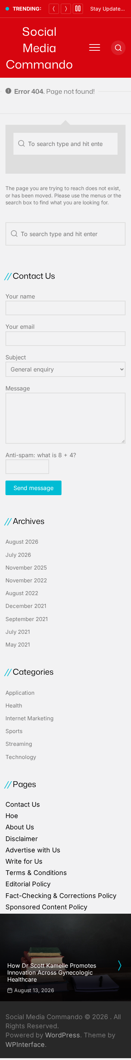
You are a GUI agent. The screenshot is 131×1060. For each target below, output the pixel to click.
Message (17, 388)
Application (20, 692)
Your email (20, 326)
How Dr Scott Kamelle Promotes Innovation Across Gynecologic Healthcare (51, 972)
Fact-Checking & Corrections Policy (60, 895)
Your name (20, 296)
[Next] (66, 9)
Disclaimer (21, 839)
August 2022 (21, 593)
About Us (19, 827)
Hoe (11, 816)
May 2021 (17, 644)
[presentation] (119, 965)
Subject (15, 357)
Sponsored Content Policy (46, 907)
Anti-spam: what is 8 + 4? (40, 455)
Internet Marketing (29, 718)
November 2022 (26, 580)
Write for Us (24, 861)
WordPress (62, 1035)
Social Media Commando (39, 47)
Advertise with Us (32, 850)
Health (13, 705)
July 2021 (17, 631)
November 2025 (26, 567)
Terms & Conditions (36, 872)
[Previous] (54, 9)
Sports (14, 731)
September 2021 (26, 619)
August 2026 (21, 541)
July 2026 (18, 554)
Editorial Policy (28, 884)
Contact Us (22, 804)
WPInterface (25, 1044)
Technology (20, 756)
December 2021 (25, 605)
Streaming (18, 743)
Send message (33, 488)
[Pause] (78, 9)
